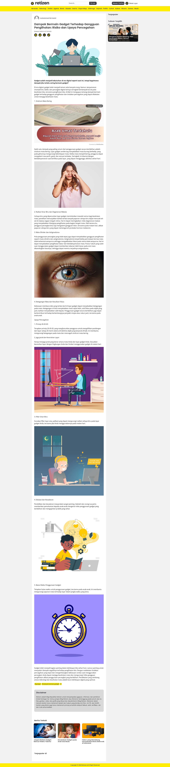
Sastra (74, 9)
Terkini (50, 9)
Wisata (124, 9)
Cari (93, 3)
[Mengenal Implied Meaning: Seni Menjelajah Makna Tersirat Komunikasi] (123, 32)
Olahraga (91, 9)
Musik (136, 9)
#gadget (38, 684)
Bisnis (62, 9)
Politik (105, 9)
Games (130, 9)
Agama (56, 9)
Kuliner (117, 9)
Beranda (34, 9)
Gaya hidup (82, 9)
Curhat (111, 9)
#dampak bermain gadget (50, 684)
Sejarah (99, 9)
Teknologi (42, 9)
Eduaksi (68, 9)
